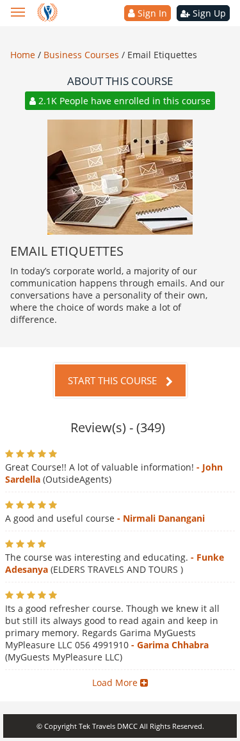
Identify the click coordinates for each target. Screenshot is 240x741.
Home (24, 55)
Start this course (113, 380)
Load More (116, 682)
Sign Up (208, 13)
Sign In (151, 13)
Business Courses (83, 55)
